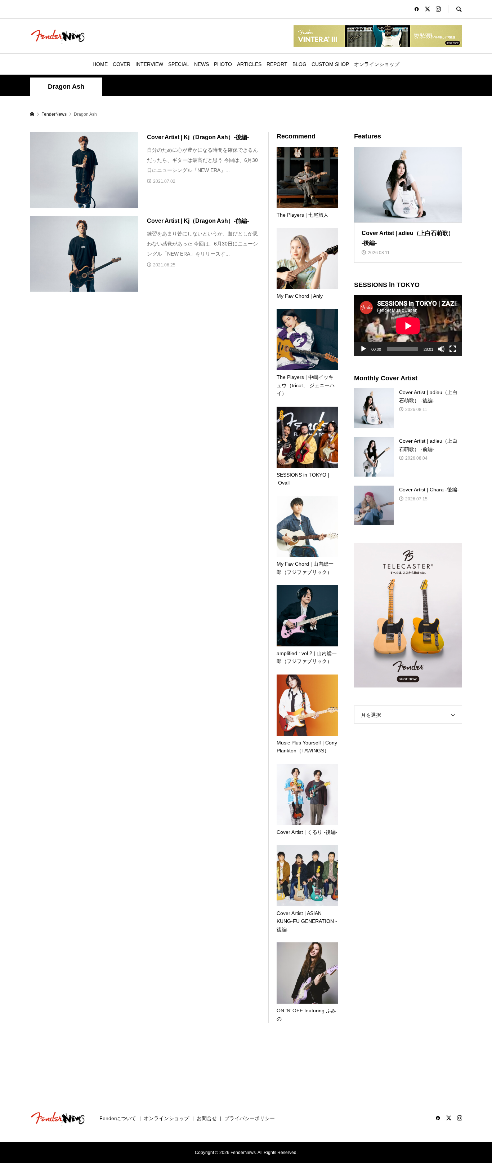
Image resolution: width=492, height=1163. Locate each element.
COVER (121, 64)
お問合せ (207, 1118)
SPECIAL (178, 64)
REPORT (277, 64)
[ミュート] (441, 349)
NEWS (201, 64)
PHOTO (223, 64)
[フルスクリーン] (452, 349)
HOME (100, 64)
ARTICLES (249, 64)
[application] (408, 325)
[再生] (363, 349)
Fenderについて (117, 1118)
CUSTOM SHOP (330, 64)
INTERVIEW (149, 64)
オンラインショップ (376, 64)
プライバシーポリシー (249, 1118)
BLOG (299, 64)
